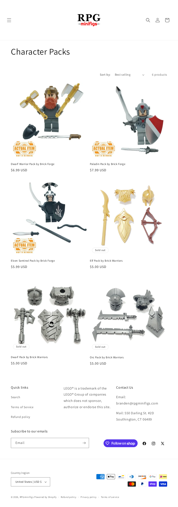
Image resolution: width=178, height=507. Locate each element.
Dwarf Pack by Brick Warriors (29, 357)
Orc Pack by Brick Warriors (107, 357)
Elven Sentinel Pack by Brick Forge (33, 260)
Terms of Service (22, 407)
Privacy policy (89, 497)
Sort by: (105, 75)
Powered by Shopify (45, 497)
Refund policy (20, 417)
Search (15, 397)
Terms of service (110, 497)
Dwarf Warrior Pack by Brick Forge (32, 164)
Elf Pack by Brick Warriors (106, 260)
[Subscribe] (84, 443)
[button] (9, 20)
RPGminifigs (27, 497)
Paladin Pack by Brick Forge (107, 164)
